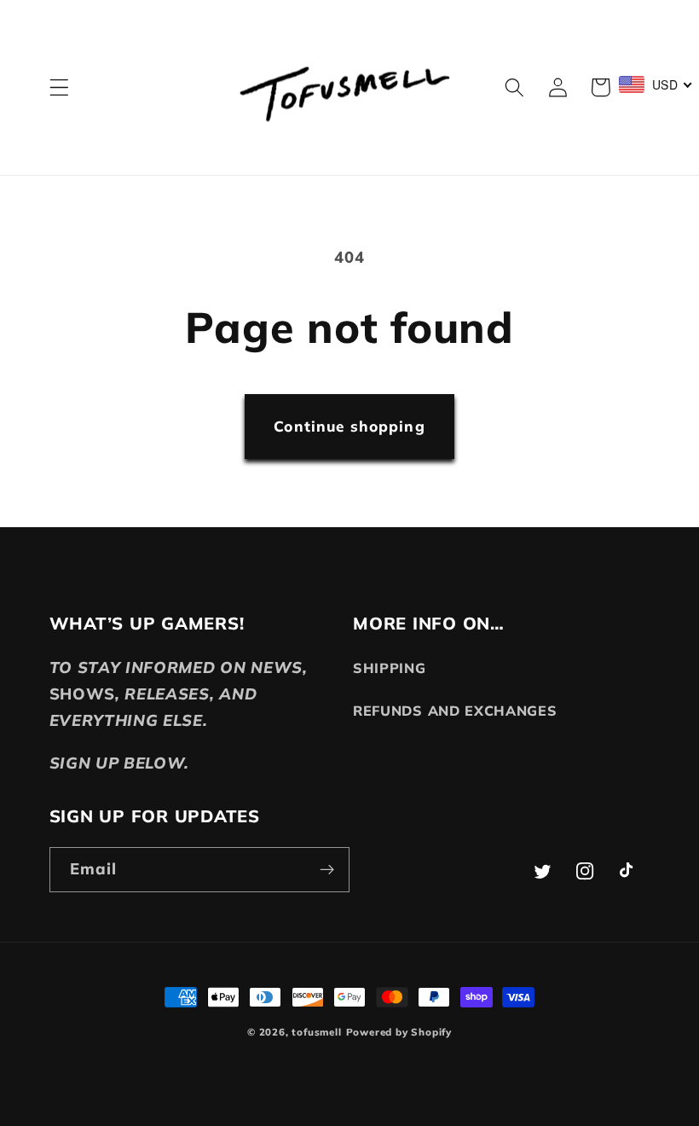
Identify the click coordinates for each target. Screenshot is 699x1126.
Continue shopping (349, 426)
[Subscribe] (327, 870)
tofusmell (316, 1031)
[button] (59, 87)
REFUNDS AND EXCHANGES (455, 710)
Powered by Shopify (399, 1031)
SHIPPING (389, 667)
